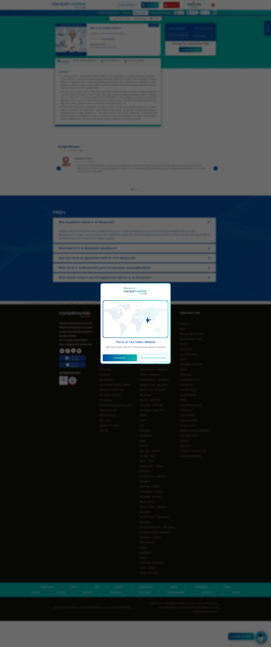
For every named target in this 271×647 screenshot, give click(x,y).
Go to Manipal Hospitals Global (153, 357)
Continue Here (120, 357)
